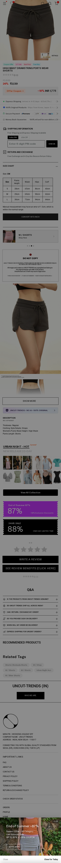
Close (5, 859)
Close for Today (51, 859)
